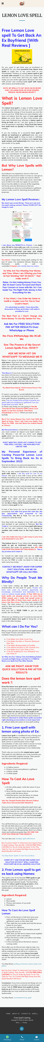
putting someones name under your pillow (22, 965)
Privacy (25, 1022)
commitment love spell (22, 998)
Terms (17, 1022)
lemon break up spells (31, 991)
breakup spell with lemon (25, 839)
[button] (3, 3)
